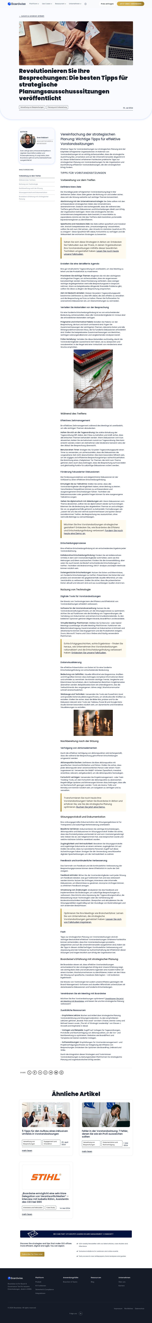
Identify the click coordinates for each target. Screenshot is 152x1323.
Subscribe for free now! (32, 1254)
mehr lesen (27, 1150)
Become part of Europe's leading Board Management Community (83, 1234)
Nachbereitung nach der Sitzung (31, 188)
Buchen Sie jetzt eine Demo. (90, 806)
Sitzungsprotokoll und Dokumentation (33, 192)
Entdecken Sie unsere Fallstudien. (89, 652)
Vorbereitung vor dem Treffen (30, 176)
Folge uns (73, 1313)
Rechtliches (128, 1308)
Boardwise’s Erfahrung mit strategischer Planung (33, 198)
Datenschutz (139, 1308)
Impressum (118, 1308)
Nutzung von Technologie (28, 184)
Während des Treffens (27, 180)
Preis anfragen (107, 4)
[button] (34, 4)
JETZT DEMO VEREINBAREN (130, 4)
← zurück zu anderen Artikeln (31, 16)
